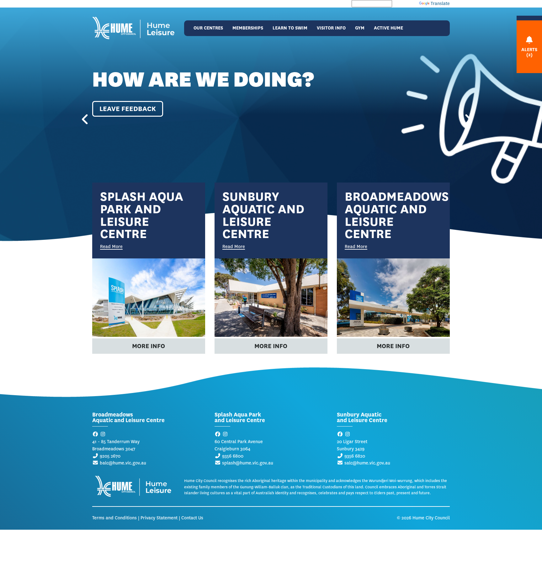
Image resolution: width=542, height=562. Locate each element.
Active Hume (388, 28)
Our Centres (208, 28)
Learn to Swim (290, 28)
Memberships (247, 28)
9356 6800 (232, 456)
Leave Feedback (127, 108)
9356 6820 (354, 456)
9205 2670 (110, 456)
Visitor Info (331, 28)
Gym (359, 28)
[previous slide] (79, 120)
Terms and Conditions (114, 518)
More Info (148, 346)
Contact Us (192, 518)
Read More (111, 247)
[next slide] (462, 120)
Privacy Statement (159, 518)
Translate (440, 4)
